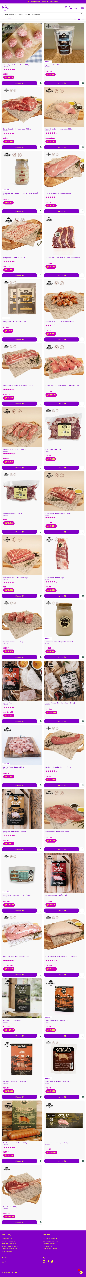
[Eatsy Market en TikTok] (52, 1261)
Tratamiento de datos (50, 1238)
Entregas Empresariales (9, 1248)
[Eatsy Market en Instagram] (44, 1261)
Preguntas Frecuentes (9, 1244)
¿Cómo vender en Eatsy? (10, 1246)
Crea (34, 2)
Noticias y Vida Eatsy (9, 1241)
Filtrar (8, 19)
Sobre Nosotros (7, 1238)
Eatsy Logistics (7, 1251)
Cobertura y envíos (49, 1244)
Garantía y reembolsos (50, 1241)
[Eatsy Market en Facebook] (48, 1261)
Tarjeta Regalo (48, 1246)
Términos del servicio (50, 1248)
